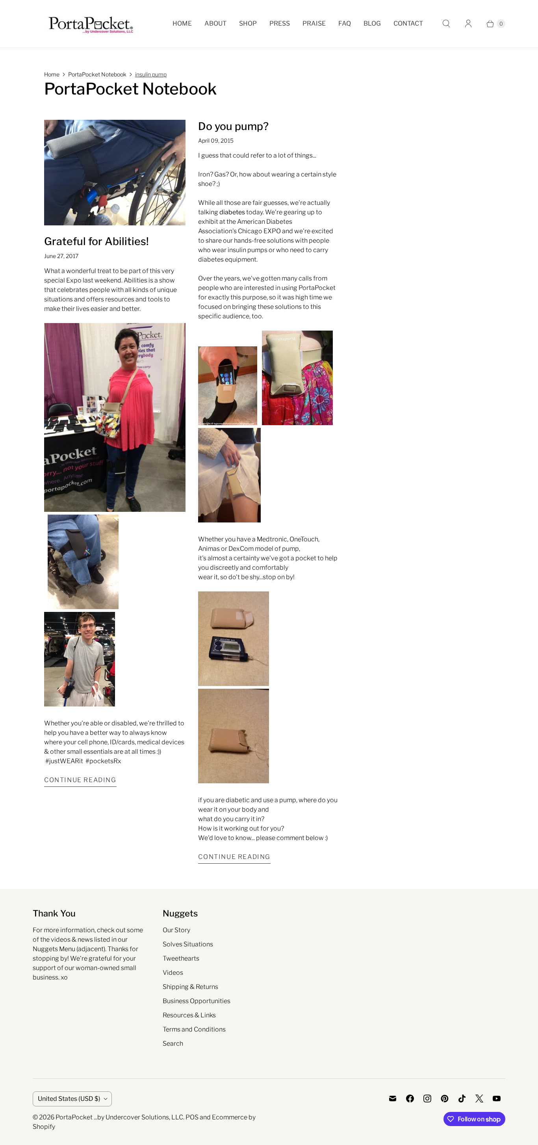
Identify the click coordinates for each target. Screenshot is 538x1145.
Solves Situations (188, 944)
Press (279, 23)
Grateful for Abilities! (96, 241)
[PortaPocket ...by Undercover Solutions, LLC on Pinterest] (444, 1098)
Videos (173, 972)
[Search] (446, 23)
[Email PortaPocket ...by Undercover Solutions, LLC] (392, 1098)
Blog (372, 23)
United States (69, 1098)
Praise (314, 23)
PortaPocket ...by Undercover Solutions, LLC (119, 1117)
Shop (248, 23)
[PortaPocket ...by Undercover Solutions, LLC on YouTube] (496, 1098)
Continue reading (80, 780)
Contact (408, 23)
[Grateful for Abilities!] (115, 173)
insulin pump (151, 74)
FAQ (344, 23)
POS (192, 1117)
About (215, 23)
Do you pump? (233, 126)
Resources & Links (189, 1015)
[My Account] (468, 23)
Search (173, 1043)
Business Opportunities (196, 1001)
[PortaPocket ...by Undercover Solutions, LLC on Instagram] (427, 1098)
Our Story (176, 930)
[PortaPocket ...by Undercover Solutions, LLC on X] (479, 1098)
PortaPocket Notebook (97, 74)
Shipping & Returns (190, 987)
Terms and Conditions (194, 1029)
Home (182, 23)
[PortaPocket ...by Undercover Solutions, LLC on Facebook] (410, 1098)
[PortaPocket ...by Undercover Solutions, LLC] (91, 23)
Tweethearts (181, 958)
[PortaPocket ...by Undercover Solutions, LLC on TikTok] (462, 1098)
